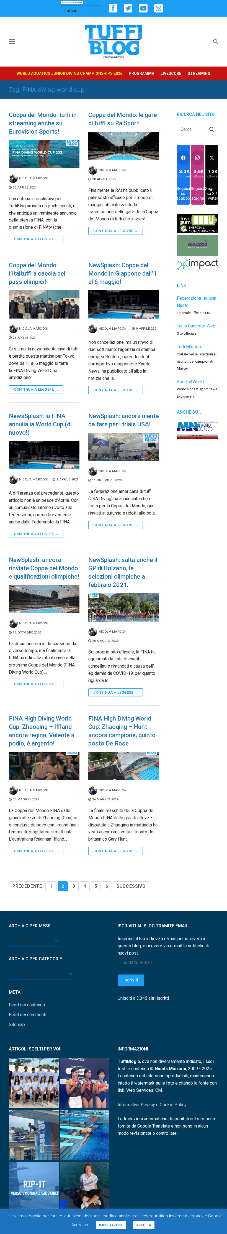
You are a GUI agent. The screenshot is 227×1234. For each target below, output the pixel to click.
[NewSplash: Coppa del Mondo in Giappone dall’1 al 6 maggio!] (123, 304)
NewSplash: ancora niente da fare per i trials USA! (123, 420)
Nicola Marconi (33, 178)
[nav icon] (12, 41)
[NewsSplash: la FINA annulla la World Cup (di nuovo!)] (44, 455)
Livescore (171, 73)
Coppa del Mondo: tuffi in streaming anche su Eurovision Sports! (43, 123)
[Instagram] (158, 8)
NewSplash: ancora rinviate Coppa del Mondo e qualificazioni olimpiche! (44, 568)
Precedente (27, 886)
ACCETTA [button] (143, 1225)
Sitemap (17, 1024)
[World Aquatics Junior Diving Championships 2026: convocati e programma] (34, 1084)
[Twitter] (128, 8)
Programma (141, 73)
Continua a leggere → (36, 239)
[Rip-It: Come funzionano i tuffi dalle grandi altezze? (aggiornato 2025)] (85, 1188)
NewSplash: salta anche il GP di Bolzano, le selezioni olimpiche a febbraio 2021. (122, 572)
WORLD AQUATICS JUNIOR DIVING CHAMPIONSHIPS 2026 (69, 73)
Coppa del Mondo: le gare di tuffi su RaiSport (122, 119)
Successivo (131, 886)
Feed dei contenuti (27, 1004)
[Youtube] (143, 8)
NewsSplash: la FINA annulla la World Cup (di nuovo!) (40, 424)
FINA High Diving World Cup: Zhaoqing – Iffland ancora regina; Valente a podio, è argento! (41, 731)
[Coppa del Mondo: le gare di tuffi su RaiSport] (123, 146)
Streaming (199, 73)
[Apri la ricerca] (215, 41)
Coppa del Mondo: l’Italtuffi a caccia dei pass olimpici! (37, 273)
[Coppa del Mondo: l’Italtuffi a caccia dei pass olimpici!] (44, 304)
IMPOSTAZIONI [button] (111, 1225)
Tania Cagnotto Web (196, 326)
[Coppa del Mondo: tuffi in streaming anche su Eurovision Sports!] (44, 154)
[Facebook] (113, 8)
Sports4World (190, 381)
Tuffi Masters (189, 346)
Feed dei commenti (27, 1014)
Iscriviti (130, 980)
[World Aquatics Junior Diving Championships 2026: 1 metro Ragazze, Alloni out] (34, 1136)
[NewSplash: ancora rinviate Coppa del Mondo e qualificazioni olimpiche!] (44, 599)
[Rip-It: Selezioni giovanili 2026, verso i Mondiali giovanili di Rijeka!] (34, 1188)
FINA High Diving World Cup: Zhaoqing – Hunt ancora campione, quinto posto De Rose (122, 731)
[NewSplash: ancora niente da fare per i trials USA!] (123, 447)
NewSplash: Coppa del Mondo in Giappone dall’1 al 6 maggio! (122, 273)
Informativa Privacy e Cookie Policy (152, 1104)
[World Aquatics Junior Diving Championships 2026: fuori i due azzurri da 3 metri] (85, 1136)
